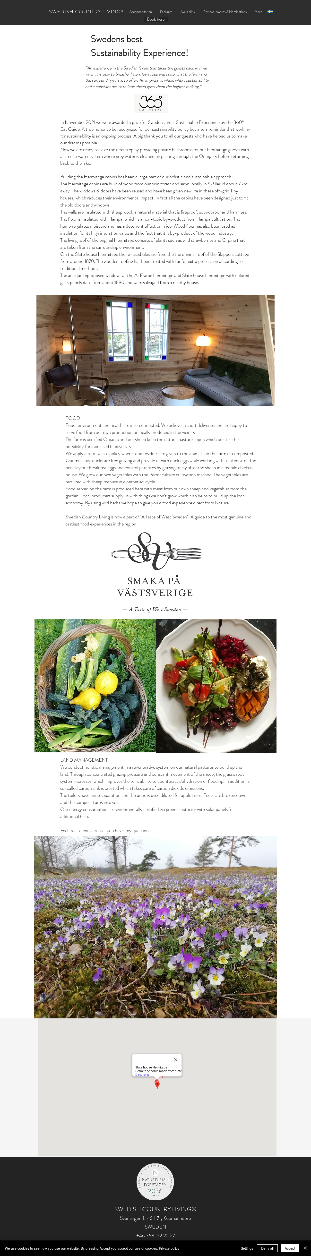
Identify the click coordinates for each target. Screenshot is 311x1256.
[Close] (305, 1248)
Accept (290, 1248)
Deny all (267, 1248)
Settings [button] (247, 1248)
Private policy (169, 1248)
